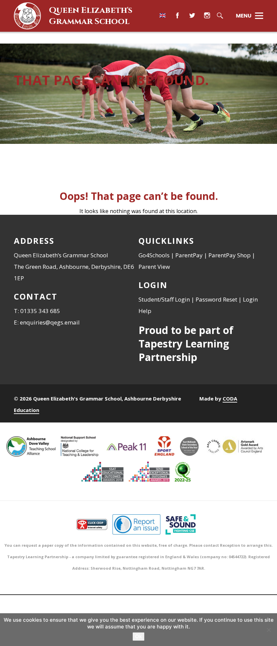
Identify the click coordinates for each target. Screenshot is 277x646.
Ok (138, 636)
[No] (268, 629)
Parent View (154, 266)
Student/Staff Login (164, 299)
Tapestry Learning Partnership (183, 350)
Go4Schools (154, 255)
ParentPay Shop (229, 255)
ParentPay (189, 255)
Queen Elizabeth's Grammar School (90, 16)
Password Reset (216, 299)
